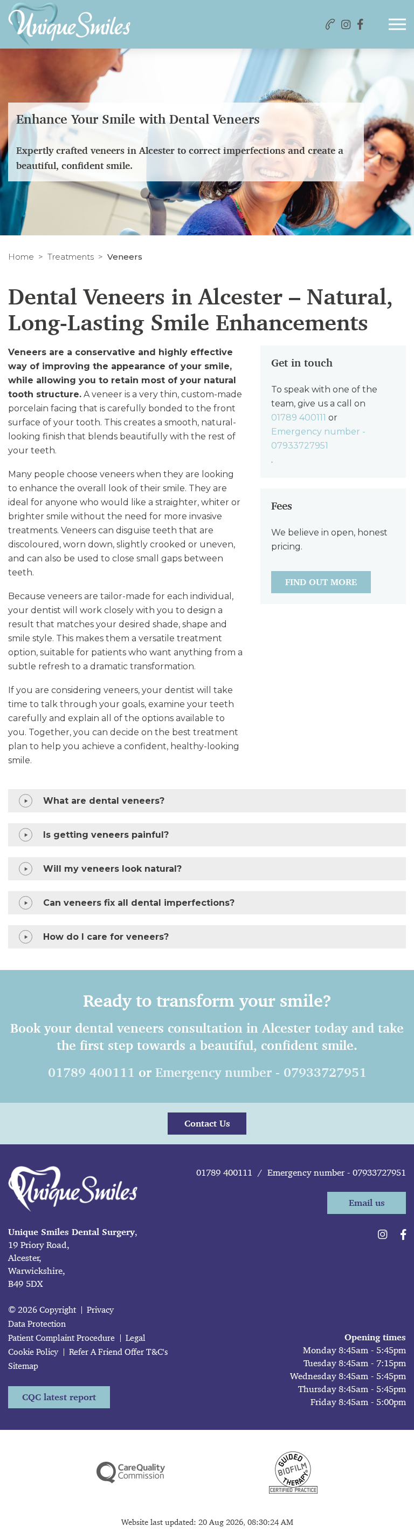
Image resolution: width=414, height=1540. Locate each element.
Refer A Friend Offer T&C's (118, 1352)
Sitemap (23, 1366)
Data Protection (37, 1323)
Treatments (70, 257)
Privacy (100, 1309)
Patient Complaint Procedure (61, 1338)
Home (21, 257)
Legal (136, 1338)
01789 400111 (298, 417)
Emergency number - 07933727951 (318, 438)
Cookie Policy (33, 1352)
